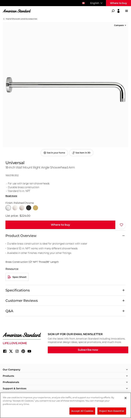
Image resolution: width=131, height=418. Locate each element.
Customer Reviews (21, 301)
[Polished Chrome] (8, 208)
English (94, 3)
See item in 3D (83, 152)
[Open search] (113, 11)
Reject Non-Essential (111, 411)
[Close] (125, 398)
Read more (11, 196)
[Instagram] (17, 351)
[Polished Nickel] (15, 208)
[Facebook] (5, 351)
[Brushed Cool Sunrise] (35, 208)
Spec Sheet (19, 276)
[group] (65, 84)
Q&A (9, 311)
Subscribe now (88, 349)
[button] (120, 25)
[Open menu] (126, 11)
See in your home (56, 152)
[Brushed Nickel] (22, 208)
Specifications (17, 290)
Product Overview (21, 236)
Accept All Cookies (82, 411)
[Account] (118, 11)
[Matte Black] (28, 208)
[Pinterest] (23, 351)
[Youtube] (29, 351)
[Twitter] (11, 351)
